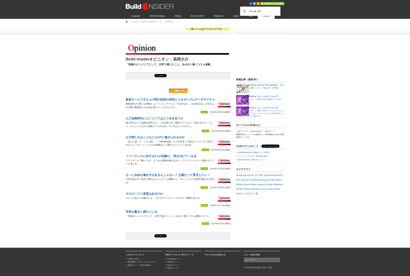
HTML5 (240, 189)
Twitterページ (173, 262)
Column (266, 16)
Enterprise (218, 16)
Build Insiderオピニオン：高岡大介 (158, 21)
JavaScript (241, 175)
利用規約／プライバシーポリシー (142, 262)
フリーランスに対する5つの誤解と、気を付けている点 (161, 156)
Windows (278, 184)
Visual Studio (250, 184)
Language (135, 16)
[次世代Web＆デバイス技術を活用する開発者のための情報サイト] (127, 21)
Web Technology (157, 16)
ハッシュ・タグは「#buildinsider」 (254, 156)
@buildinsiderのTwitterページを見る (254, 152)
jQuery (250, 175)
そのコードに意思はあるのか (144, 193)
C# (256, 175)
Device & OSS (197, 16)
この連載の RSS (178, 91)
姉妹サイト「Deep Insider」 (140, 265)
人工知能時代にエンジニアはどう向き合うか (154, 118)
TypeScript (255, 179)
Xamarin (245, 179)
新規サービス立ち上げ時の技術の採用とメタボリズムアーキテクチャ (170, 99)
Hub (251, 16)
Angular (265, 179)
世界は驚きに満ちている (141, 211)
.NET (260, 175)
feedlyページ (172, 265)
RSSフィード (173, 268)
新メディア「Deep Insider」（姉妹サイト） (258, 131)
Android (268, 175)
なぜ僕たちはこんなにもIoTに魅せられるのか (155, 137)
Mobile (178, 16)
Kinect (247, 189)
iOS (238, 179)
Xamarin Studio (265, 184)
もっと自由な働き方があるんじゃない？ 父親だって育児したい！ (168, 175)
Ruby (272, 179)
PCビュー (254, 260)
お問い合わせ (133, 259)
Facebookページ (174, 259)
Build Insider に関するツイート (252, 160)
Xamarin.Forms (259, 189)
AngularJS (277, 175)
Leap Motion (274, 189)
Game (236, 16)
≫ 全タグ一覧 (251, 193)
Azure (239, 193)
